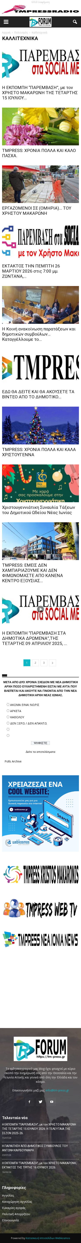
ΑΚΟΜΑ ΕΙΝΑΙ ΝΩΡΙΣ (24, 705)
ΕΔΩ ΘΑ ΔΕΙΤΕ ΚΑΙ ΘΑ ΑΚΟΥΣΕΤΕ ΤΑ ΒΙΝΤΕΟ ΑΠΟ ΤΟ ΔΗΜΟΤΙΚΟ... (38, 394)
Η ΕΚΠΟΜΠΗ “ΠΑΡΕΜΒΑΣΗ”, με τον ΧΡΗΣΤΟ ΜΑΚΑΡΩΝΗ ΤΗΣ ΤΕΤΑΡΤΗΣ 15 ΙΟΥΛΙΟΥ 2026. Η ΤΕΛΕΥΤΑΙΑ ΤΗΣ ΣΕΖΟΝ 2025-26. (39, 1129)
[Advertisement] (40, 988)
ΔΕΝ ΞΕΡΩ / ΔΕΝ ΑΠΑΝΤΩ (28, 723)
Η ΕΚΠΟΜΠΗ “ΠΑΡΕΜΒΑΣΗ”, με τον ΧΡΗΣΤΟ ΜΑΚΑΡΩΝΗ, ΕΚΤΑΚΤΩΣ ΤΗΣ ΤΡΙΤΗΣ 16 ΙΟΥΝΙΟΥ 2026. (39, 1165)
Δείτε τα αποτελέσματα (40, 751)
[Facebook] (29, 1102)
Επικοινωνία (10, 1220)
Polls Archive (13, 761)
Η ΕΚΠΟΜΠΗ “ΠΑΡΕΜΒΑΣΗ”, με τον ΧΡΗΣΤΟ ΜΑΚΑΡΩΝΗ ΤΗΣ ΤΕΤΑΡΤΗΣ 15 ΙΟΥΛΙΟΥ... (40, 92)
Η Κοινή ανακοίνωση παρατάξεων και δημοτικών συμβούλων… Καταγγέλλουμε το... (39, 334)
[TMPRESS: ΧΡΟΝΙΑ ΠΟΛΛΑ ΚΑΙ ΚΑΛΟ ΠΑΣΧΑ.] (40, 126)
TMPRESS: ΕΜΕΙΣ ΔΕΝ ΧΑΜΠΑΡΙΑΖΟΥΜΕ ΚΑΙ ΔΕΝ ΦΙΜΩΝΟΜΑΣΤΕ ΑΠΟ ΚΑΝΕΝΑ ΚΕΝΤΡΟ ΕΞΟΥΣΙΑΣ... (32, 573)
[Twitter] (40, 1102)
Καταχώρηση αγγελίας (17, 1202)
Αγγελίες (8, 1195)
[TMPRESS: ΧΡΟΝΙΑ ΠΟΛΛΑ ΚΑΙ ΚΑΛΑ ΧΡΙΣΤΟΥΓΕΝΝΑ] (40, 425)
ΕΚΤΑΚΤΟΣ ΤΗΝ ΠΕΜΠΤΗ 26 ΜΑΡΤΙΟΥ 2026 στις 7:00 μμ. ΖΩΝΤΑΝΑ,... (31, 271)
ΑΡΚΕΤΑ (15, 711)
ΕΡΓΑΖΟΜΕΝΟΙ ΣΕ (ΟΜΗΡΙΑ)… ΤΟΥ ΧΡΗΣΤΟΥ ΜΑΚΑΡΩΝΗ (36, 211)
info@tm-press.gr (57, 1090)
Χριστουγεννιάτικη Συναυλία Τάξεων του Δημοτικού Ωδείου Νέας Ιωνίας (38, 510)
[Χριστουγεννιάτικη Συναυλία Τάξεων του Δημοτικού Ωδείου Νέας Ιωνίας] (40, 483)
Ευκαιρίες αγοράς (13, 1208)
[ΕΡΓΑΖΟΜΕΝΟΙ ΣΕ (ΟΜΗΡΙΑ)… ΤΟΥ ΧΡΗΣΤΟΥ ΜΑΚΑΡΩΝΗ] (40, 184)
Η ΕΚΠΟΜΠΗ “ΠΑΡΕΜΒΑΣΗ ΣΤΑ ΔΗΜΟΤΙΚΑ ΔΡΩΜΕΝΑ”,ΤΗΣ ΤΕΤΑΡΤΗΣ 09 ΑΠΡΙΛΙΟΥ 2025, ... (34, 638)
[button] (75, 21)
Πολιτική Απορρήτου (16, 1214)
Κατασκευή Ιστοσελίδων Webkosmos (48, 1238)
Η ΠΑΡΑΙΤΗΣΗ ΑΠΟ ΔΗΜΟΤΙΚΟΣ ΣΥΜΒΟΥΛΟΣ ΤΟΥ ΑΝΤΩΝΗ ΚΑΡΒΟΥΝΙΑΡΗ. (35, 1148)
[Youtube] (52, 1102)
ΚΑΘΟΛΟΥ (17, 717)
